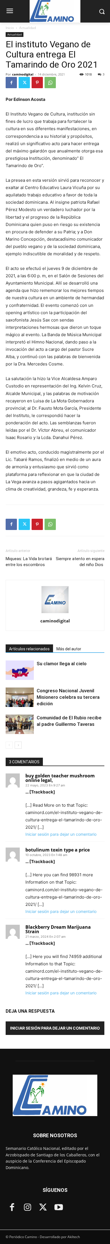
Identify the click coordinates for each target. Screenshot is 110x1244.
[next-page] (18, 745)
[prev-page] (9, 745)
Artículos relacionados (29, 649)
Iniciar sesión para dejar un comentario (60, 834)
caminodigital (22, 74)
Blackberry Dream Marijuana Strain (58, 929)
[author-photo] (55, 613)
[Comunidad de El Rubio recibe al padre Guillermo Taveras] (20, 724)
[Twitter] (24, 82)
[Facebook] (11, 82)
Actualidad (27, 27)
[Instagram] (27, 1207)
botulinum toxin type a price (57, 850)
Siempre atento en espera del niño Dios (80, 561)
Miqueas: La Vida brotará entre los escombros (29, 561)
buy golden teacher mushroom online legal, (60, 777)
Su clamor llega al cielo (62, 663)
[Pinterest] (37, 82)
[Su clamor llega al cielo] (20, 670)
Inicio (10, 27)
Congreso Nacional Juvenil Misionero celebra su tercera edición (68, 697)
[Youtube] (58, 1207)
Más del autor (68, 649)
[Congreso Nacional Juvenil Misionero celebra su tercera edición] (20, 697)
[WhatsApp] (50, 82)
